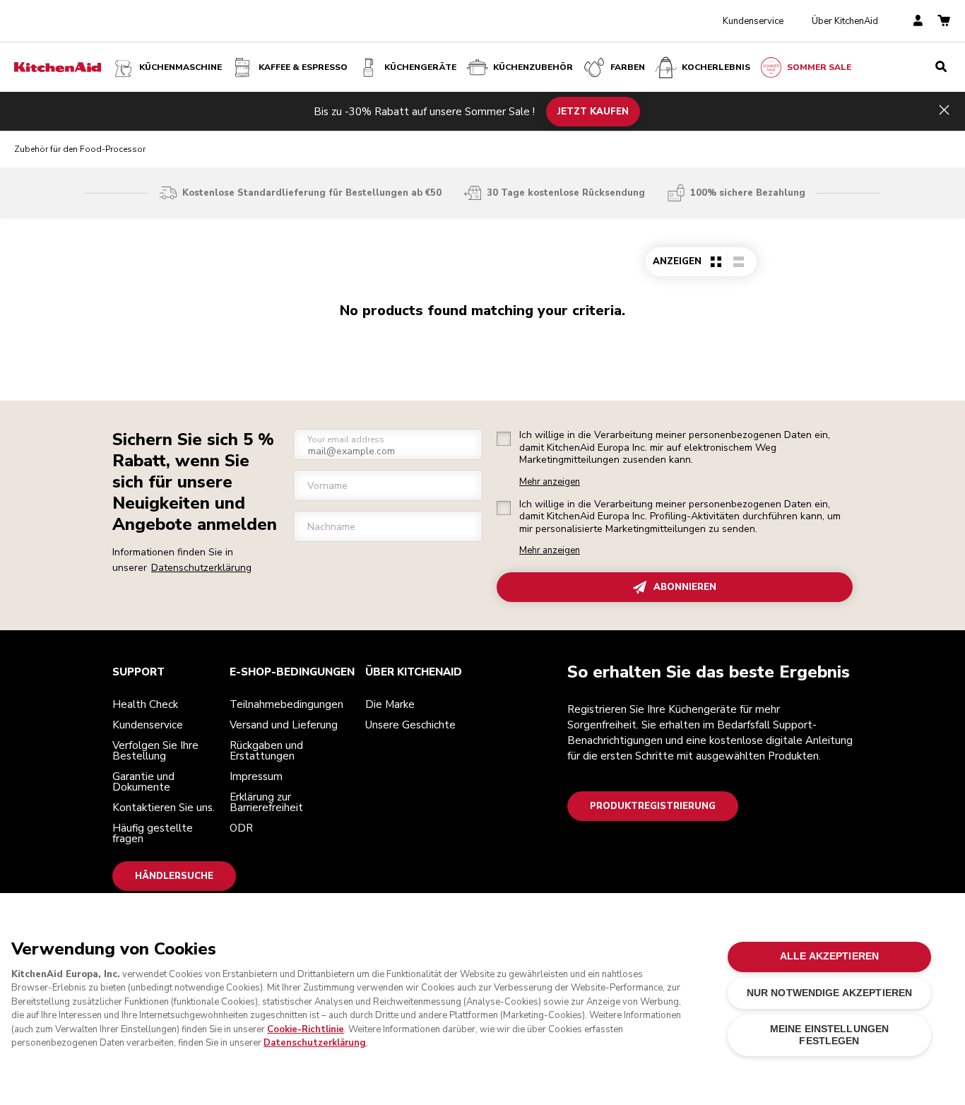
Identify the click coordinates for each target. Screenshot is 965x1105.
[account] (918, 21)
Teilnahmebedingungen (286, 704)
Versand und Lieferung (284, 725)
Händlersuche (174, 876)
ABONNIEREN (684, 587)
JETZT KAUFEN (593, 111)
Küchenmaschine (180, 67)
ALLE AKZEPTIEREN (829, 956)
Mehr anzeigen (549, 482)
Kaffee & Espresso (303, 67)
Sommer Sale (819, 67)
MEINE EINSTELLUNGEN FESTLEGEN (829, 1035)
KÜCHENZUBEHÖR (533, 67)
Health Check (145, 704)
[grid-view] (716, 262)
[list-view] (738, 262)
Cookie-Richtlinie (305, 1029)
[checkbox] (504, 439)
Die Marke (390, 704)
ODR (241, 828)
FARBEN (627, 67)
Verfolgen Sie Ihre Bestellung (155, 750)
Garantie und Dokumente (143, 781)
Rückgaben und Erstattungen (266, 750)
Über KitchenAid (845, 21)
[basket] (944, 21)
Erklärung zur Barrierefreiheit (266, 802)
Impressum (256, 776)
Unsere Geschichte (410, 725)
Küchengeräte (420, 67)
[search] (941, 67)
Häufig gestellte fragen (152, 833)
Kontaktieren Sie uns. (163, 807)
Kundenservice (753, 21)
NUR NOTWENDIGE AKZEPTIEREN (830, 993)
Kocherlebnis (716, 67)
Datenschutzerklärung (201, 567)
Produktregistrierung (653, 806)
